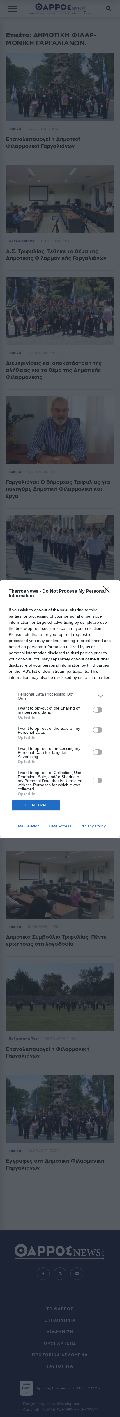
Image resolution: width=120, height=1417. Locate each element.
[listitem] (60, 696)
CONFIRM (36, 805)
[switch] (97, 710)
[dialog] (60, 708)
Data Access (60, 826)
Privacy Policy (93, 826)
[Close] (108, 591)
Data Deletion (27, 826)
